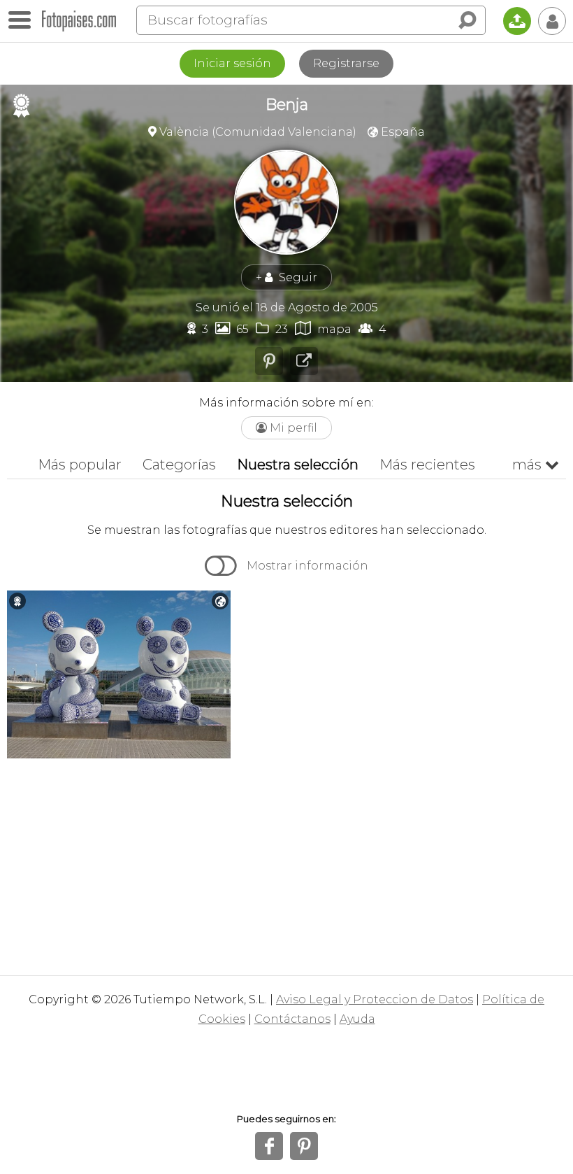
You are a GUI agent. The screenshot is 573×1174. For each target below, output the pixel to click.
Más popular (80, 464)
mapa (323, 328)
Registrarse (346, 63)
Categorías (179, 464)
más (535, 464)
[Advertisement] (286, 863)
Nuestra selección (297, 464)
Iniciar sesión (232, 63)
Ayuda (357, 1019)
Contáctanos (292, 1019)
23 (272, 328)
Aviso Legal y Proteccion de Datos (374, 999)
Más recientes (427, 464)
